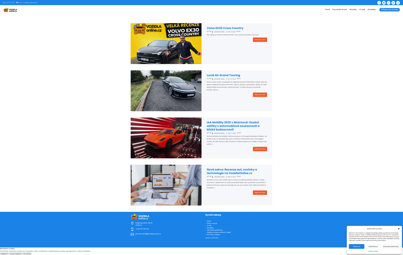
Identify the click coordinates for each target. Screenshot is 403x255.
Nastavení (4, 253)
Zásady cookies (373, 251)
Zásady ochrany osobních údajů (219, 232)
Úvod (209, 221)
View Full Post (260, 40)
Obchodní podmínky (214, 230)
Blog (238, 31)
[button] (399, 229)
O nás (209, 225)
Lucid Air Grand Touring (223, 75)
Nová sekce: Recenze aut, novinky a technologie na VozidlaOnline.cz (232, 171)
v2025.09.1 (215, 238)
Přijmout (356, 246)
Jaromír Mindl (219, 32)
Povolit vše (27, 253)
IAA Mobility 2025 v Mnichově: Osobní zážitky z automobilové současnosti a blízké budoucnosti (233, 126)
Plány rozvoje (212, 223)
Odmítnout (373, 246)
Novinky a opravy (213, 235)
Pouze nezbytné (15, 253)
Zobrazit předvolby (391, 246)
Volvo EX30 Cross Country (225, 28)
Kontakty (210, 228)
